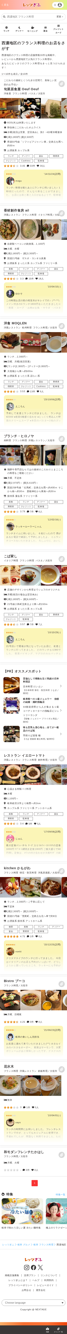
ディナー (19, 31)
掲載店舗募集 (12, 1275)
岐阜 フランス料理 (43, 1244)
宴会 (45, 31)
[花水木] (33, 1103)
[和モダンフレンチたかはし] (33, 1161)
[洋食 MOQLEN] (33, 373)
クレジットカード (58, 31)
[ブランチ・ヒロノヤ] (33, 490)
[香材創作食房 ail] (33, 261)
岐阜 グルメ (24, 1244)
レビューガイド (45, 1285)
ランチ (6, 31)
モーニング (32, 31)
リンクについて (49, 1275)
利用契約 (49, 1280)
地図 (47, 1332)
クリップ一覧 (58, 1332)
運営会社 (41, 1290)
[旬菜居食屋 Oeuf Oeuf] (33, 140)
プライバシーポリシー (20, 1285)
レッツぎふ (8, 1244)
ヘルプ (36, 1280)
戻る (6, 4)
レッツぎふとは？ (18, 1280)
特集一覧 (60, 1194)
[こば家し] (33, 606)
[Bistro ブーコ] (33, 1018)
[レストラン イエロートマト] (33, 806)
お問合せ (26, 1290)
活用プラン (30, 1275)
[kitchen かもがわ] (33, 918)
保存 (62, 84)
